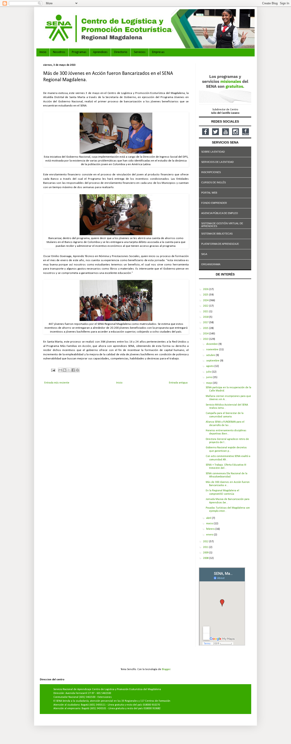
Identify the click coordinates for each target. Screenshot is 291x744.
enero (210, 534)
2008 (206, 558)
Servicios (140, 52)
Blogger (166, 669)
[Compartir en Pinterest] (77, 370)
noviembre (212, 349)
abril (209, 518)
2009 (206, 552)
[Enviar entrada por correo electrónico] (53, 370)
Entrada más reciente (56, 382)
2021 (206, 311)
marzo (210, 523)
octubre (211, 355)
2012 (206, 541)
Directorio (120, 52)
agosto (210, 366)
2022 (206, 306)
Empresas (158, 52)
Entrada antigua (178, 382)
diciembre (212, 344)
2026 (206, 289)
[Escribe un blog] (64, 370)
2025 (206, 294)
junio (209, 377)
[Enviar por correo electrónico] (60, 370)
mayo (209, 383)
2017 (206, 322)
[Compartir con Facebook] (73, 370)
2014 (206, 333)
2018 (206, 317)
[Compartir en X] (69, 370)
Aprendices (100, 52)
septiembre (213, 360)
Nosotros (59, 52)
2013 (206, 339)
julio (209, 372)
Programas (79, 52)
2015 (206, 328)
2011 (206, 547)
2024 (206, 300)
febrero (210, 529)
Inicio (43, 52)
